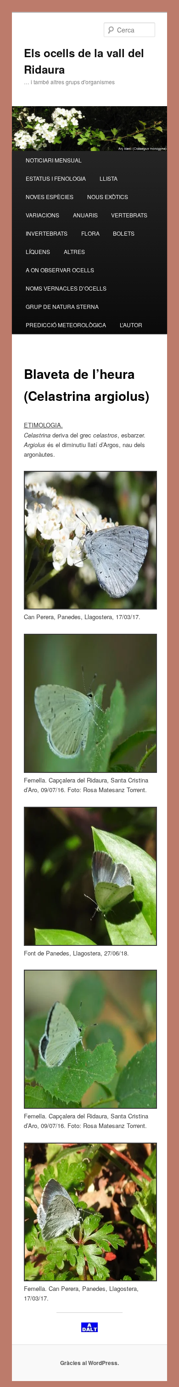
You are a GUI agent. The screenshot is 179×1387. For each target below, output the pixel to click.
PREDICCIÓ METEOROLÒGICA (66, 325)
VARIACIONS (42, 215)
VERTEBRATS (129, 215)
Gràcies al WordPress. (89, 1363)
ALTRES (74, 251)
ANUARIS (85, 215)
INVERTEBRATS (46, 233)
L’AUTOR (131, 325)
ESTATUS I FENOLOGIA (56, 178)
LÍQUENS (38, 251)
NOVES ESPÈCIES (49, 196)
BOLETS (123, 233)
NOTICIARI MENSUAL (54, 160)
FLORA (90, 233)
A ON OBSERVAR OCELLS (60, 270)
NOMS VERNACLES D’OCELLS (66, 288)
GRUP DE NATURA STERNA (62, 306)
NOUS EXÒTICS (107, 196)
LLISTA (108, 178)
